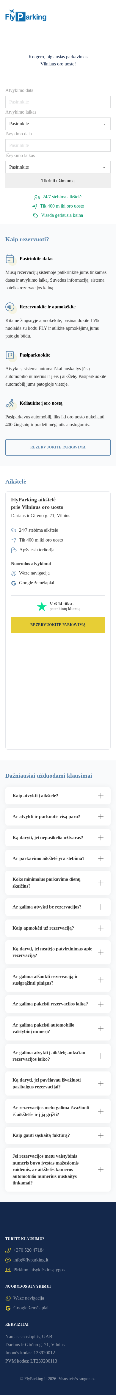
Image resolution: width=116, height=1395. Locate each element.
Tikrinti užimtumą (58, 180)
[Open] (104, 17)
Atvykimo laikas (20, 111)
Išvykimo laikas (20, 155)
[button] (58, 795)
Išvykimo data (18, 133)
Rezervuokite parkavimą (58, 447)
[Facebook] (38, 1388)
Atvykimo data (19, 90)
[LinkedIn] (45, 1388)
